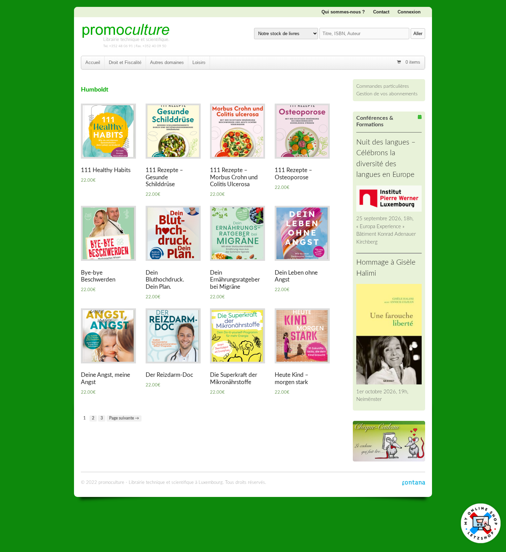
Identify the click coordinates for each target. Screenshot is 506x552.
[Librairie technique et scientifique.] (125, 35)
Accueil (92, 62)
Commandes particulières (382, 86)
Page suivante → (124, 418)
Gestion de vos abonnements (387, 93)
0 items (412, 62)
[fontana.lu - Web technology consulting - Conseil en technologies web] (413, 482)
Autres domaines (167, 62)
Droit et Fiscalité (125, 62)
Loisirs (198, 62)
